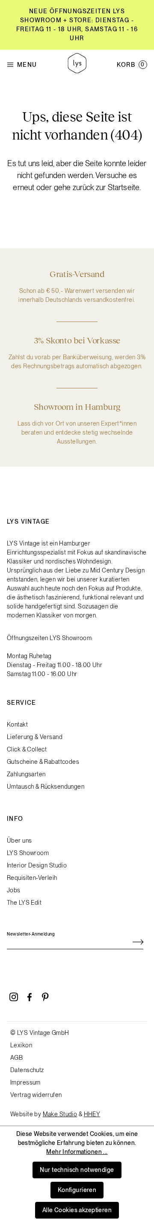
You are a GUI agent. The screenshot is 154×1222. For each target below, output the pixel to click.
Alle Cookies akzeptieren (77, 1210)
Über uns (19, 840)
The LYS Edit (24, 902)
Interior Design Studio (37, 865)
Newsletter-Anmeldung (31, 933)
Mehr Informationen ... (76, 1151)
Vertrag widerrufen (36, 1094)
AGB (16, 1057)
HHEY (92, 1114)
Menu (27, 64)
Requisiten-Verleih (32, 877)
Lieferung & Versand (34, 736)
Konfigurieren (77, 1189)
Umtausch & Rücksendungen (45, 786)
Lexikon (21, 1045)
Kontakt (17, 724)
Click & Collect (27, 749)
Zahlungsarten (26, 774)
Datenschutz (27, 1070)
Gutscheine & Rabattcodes (43, 761)
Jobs (14, 890)
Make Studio (60, 1114)
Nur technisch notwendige (77, 1169)
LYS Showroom (28, 852)
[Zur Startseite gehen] (77, 64)
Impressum (25, 1082)
